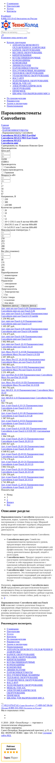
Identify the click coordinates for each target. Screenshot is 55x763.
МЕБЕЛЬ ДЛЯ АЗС (21, 83)
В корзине (14, 37)
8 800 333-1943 (25, 708)
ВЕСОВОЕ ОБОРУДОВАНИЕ (27, 52)
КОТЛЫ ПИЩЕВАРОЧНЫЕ (26, 57)
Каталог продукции (16, 42)
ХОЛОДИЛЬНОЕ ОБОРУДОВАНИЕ (30, 80)
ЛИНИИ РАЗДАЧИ (21, 65)
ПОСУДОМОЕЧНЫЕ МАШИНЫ (28, 70)
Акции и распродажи (17, 103)
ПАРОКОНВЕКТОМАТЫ (25, 68)
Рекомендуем (13, 101)
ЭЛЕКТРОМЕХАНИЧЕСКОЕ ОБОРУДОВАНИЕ (27, 87)
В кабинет (6, 16)
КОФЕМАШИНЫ (21, 60)
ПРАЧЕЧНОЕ (19, 91)
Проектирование (15, 106)
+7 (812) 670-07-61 (17, 705)
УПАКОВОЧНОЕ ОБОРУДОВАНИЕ (30, 75)
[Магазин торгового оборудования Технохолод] (19, 29)
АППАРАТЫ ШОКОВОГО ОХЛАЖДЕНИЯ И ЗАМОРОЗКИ (28, 46)
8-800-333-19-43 (19, 18)
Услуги (10, 8)
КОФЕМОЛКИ (19, 63)
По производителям (16, 98)
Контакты (11, 11)
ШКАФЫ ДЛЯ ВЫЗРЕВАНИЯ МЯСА (31, 93)
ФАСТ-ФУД (18, 78)
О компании (13, 3)
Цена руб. (6, 150)
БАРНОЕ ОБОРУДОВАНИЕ (26, 50)
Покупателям (13, 6)
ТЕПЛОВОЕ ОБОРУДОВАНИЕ (28, 73)
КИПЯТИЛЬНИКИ (21, 55)
